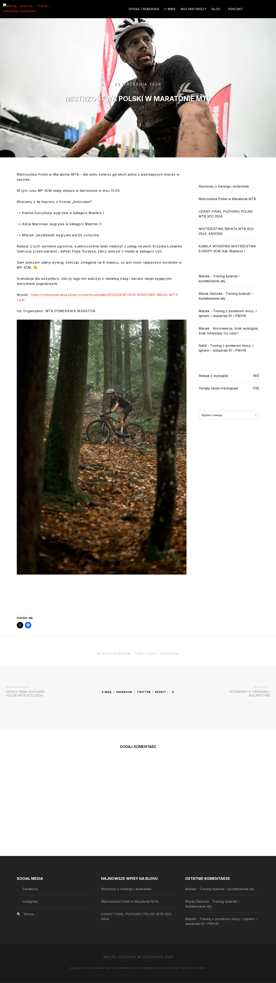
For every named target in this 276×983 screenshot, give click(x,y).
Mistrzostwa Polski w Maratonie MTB (227, 199)
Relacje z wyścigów (213, 376)
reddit (160, 692)
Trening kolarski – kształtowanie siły (226, 889)
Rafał (202, 346)
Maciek (204, 276)
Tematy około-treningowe (218, 388)
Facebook (124, 692)
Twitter (144, 692)
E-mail (107, 692)
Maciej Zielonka (210, 294)
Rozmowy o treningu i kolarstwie (224, 186)
